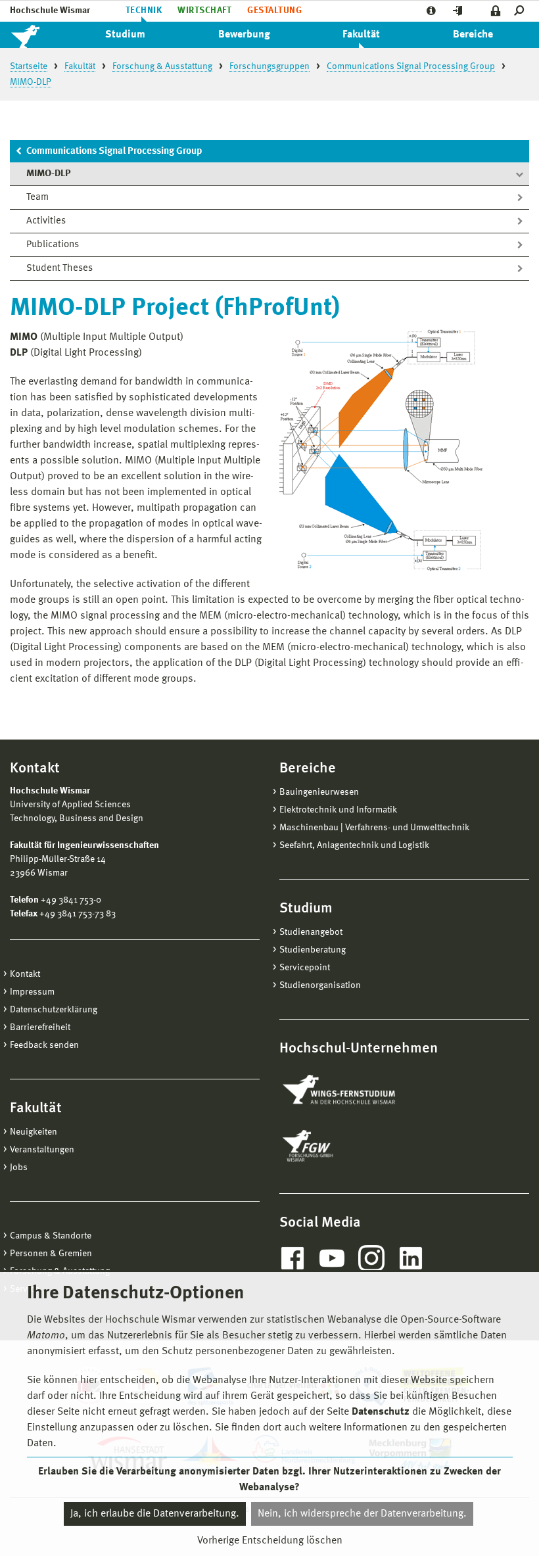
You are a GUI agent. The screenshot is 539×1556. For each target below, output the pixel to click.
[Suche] (521, 11)
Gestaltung (274, 10)
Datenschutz (381, 1412)
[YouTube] (332, 1258)
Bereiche (473, 35)
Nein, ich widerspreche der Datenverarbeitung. (362, 1514)
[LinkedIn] (411, 1258)
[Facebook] (292, 1258)
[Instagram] (371, 1258)
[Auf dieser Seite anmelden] (496, 11)
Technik (144, 10)
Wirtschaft (204, 10)
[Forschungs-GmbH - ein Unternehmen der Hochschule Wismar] (338, 1146)
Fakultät (361, 35)
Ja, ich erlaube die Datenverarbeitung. (154, 1514)
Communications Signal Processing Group (114, 151)
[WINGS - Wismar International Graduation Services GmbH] (353, 1090)
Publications (52, 245)
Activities (46, 221)
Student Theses (59, 268)
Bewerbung (244, 35)
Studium (125, 35)
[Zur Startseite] (39, 35)
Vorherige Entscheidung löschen (269, 1541)
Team (37, 197)
